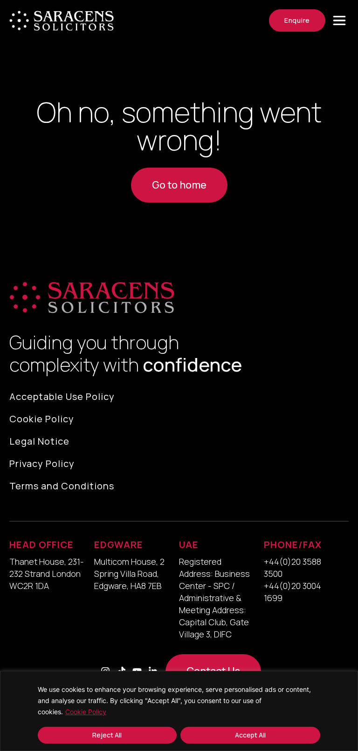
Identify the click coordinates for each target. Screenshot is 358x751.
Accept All (250, 735)
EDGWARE (118, 544)
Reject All (107, 735)
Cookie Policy (85, 712)
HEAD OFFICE (41, 544)
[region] (179, 711)
